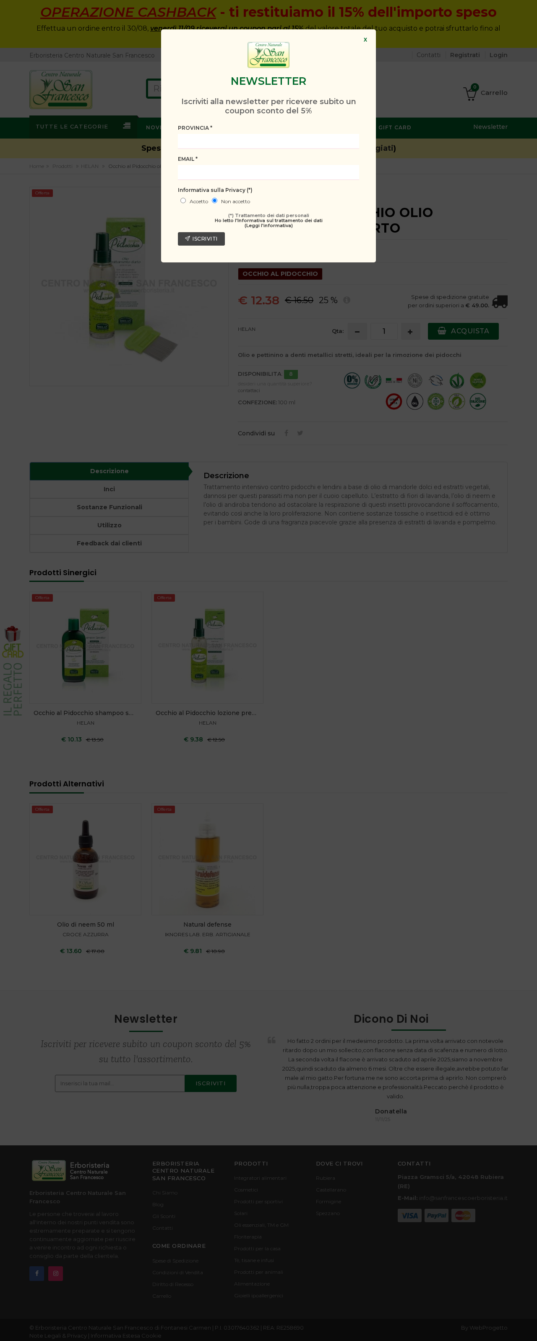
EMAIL (188, 159)
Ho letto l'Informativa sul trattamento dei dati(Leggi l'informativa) (269, 222)
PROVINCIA (195, 128)
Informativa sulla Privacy (215, 190)
